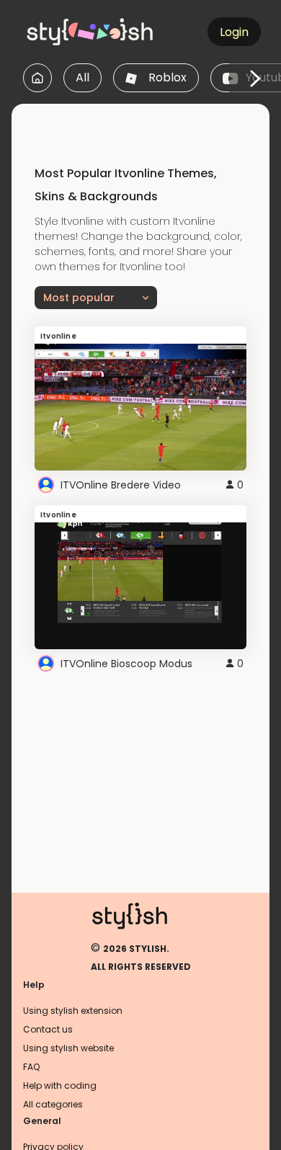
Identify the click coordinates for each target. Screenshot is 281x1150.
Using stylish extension (72, 1010)
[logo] (91, 32)
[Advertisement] (146, 122)
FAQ (31, 1067)
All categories (53, 1104)
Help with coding (60, 1085)
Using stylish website (68, 1048)
